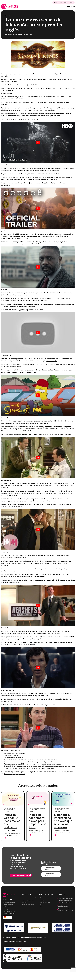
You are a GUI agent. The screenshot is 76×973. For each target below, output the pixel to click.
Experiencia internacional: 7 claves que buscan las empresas (63, 821)
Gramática (39, 808)
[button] (5, 838)
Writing (11, 809)
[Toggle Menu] (68, 6)
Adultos (62, 808)
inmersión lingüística (58, 809)
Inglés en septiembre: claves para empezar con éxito (37, 821)
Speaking (14, 808)
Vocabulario (6, 809)
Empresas (66, 808)
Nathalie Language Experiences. (14, 774)
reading (10, 808)
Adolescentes (57, 808)
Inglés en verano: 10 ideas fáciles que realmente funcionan (12, 822)
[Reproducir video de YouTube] (38, 142)
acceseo (22, 942)
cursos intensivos (33, 808)
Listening (6, 808)
